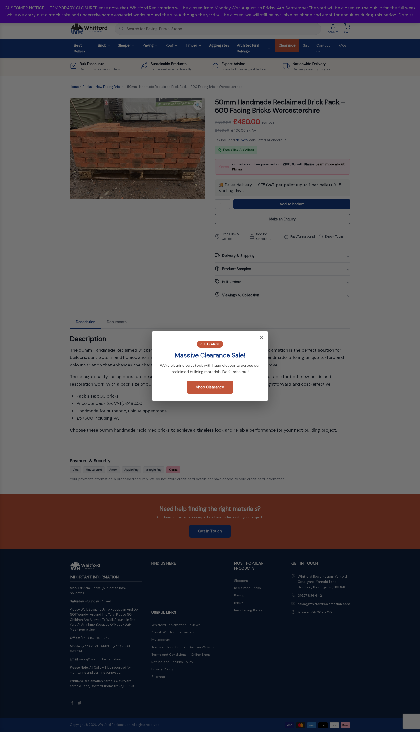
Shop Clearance (210, 387)
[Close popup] (261, 337)
